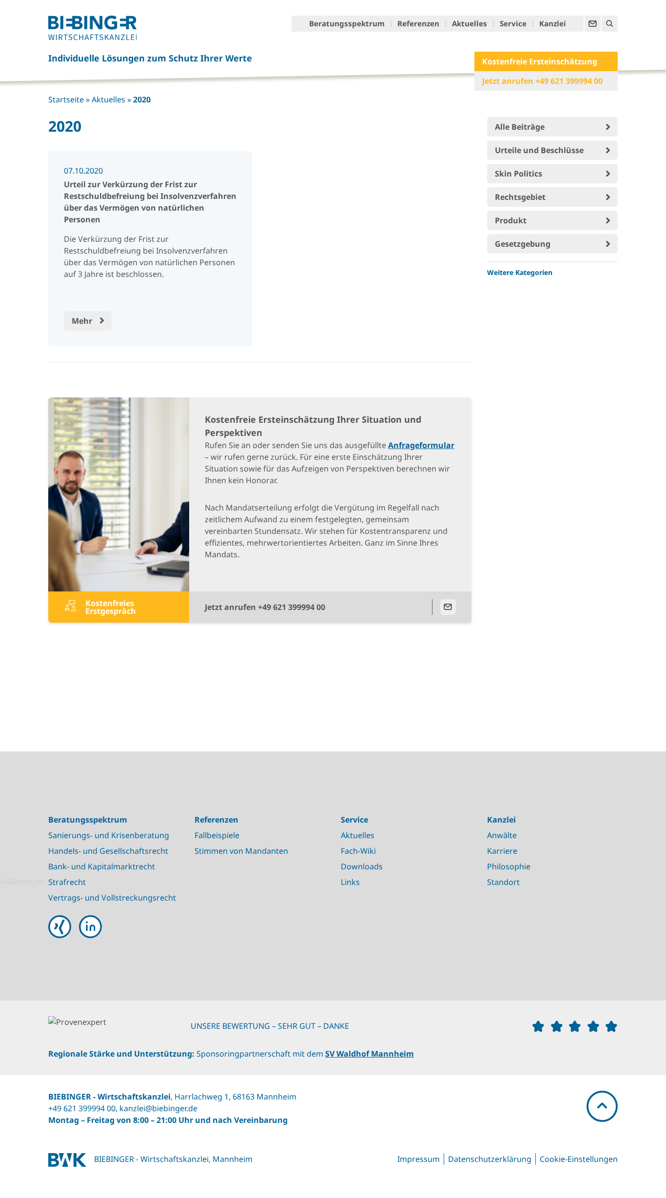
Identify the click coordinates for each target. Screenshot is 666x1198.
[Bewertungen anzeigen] (119, 1024)
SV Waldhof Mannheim (369, 1053)
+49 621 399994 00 (82, 1108)
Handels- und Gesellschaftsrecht (108, 850)
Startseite (66, 99)
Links (350, 882)
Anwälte (502, 835)
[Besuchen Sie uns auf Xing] (59, 926)
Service (513, 23)
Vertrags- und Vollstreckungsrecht (112, 897)
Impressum (418, 1159)
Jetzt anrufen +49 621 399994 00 (542, 81)
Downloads (362, 866)
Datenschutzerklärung (489, 1159)
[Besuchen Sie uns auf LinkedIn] (90, 926)
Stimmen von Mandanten (241, 850)
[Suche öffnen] (610, 24)
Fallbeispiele (217, 835)
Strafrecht (67, 882)
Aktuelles (469, 23)
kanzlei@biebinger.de (158, 1108)
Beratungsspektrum (347, 23)
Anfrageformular (421, 445)
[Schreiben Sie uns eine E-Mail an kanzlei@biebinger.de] (448, 607)
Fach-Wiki (358, 850)
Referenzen (418, 23)
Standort (503, 882)
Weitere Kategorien (519, 272)
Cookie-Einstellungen (579, 1159)
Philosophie (508, 866)
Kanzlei (552, 23)
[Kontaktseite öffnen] (593, 24)
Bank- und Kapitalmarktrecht (101, 866)
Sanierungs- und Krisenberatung (108, 835)
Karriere (502, 850)
